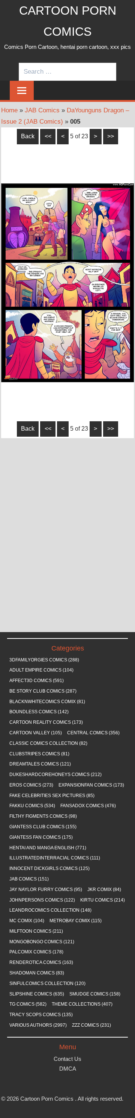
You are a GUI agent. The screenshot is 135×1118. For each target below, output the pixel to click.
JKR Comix (104, 889)
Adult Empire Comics (41, 670)
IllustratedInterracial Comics (54, 858)
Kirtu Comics (102, 900)
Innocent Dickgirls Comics (49, 868)
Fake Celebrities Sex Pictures (51, 795)
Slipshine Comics (36, 994)
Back (27, 136)
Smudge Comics (94, 994)
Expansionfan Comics (91, 785)
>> (110, 136)
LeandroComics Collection (50, 910)
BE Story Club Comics (42, 691)
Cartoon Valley (35, 732)
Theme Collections (82, 1004)
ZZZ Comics (91, 1025)
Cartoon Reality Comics (46, 722)
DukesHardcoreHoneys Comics (55, 774)
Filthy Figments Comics (43, 816)
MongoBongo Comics (41, 941)
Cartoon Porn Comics (47, 1098)
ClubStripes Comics (39, 753)
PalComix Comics (36, 952)
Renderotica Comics (41, 962)
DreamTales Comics (40, 764)
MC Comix (26, 920)
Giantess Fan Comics (41, 837)
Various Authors (38, 1025)
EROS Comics (31, 785)
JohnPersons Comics (42, 900)
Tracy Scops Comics (41, 1014)
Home (9, 110)
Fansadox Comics (88, 805)
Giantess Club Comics (42, 826)
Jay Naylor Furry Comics (45, 889)
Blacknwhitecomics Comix (47, 701)
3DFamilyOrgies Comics (44, 660)
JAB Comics (42, 110)
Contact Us (67, 1059)
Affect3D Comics (36, 680)
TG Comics (27, 1004)
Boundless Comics (39, 711)
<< (48, 136)
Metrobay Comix (76, 920)
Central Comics (93, 732)
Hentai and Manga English (47, 847)
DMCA (67, 1068)
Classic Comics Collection (48, 743)
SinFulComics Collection (47, 983)
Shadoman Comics (36, 973)
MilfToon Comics (36, 931)
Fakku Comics (32, 805)
